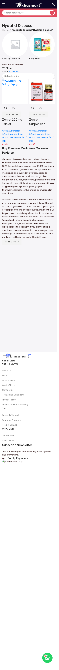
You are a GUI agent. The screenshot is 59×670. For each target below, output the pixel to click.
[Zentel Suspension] (42, 92)
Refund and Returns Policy (15, 404)
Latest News (8, 440)
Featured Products (11, 420)
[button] (11, 114)
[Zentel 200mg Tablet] (15, 92)
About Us (6, 370)
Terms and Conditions (13, 394)
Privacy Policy (9, 399)
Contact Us (7, 390)
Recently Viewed (10, 415)
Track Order (8, 435)
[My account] (53, 4)
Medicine (18, 134)
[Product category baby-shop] (42, 47)
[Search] (52, 13)
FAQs (4, 375)
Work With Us (8, 385)
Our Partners (8, 380)
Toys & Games (9, 424)
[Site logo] (28, 4)
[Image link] (16, 355)
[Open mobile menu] (3, 4)
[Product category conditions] (14, 47)
